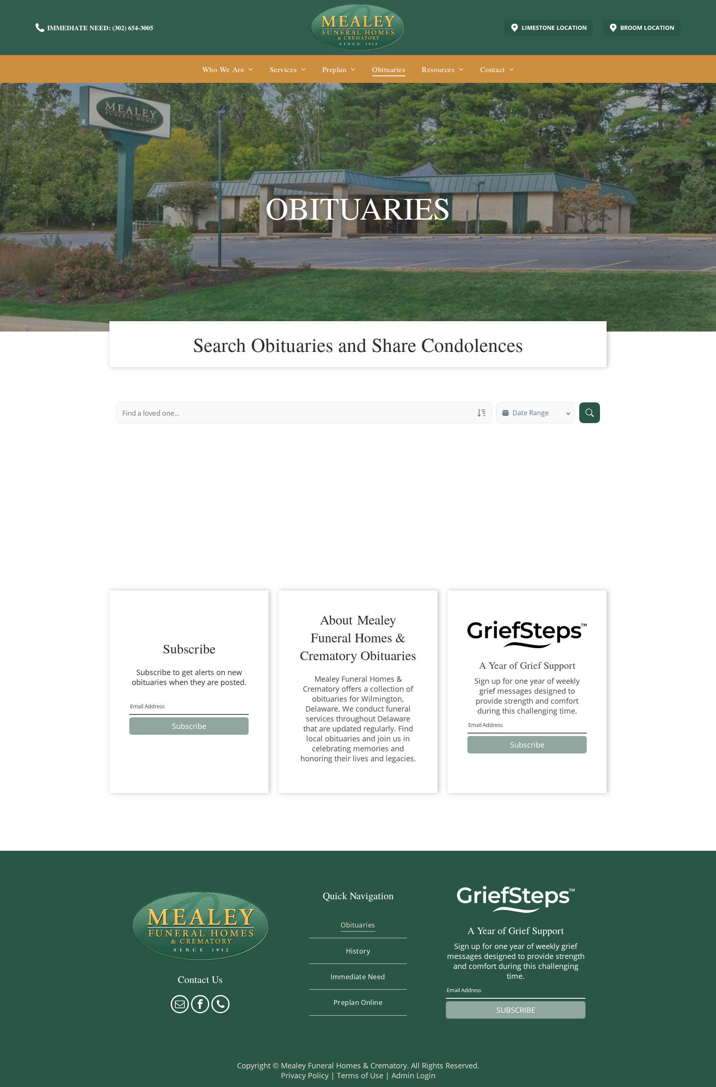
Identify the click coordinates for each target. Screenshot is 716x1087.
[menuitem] (227, 69)
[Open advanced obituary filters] (481, 413)
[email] (180, 1005)
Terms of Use (360, 1075)
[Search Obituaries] (589, 412)
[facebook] (200, 1005)
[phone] (220, 1005)
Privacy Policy (305, 1075)
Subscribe (189, 726)
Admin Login (413, 1075)
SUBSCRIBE (515, 1010)
